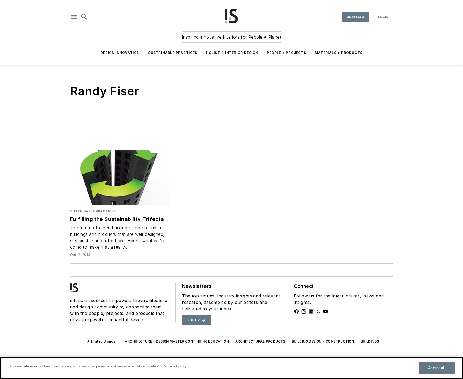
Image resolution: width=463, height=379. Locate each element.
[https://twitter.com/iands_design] (318, 311)
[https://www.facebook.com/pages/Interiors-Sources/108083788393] (296, 311)
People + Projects (286, 53)
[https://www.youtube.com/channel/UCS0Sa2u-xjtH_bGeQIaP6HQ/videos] (325, 311)
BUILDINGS (370, 341)
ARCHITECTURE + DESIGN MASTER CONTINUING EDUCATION (177, 341)
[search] (84, 17)
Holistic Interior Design (232, 53)
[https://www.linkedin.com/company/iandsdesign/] (311, 311)
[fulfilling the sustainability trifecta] (119, 177)
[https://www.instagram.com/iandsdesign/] (304, 311)
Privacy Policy (174, 366)
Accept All (436, 368)
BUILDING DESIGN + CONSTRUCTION (323, 341)
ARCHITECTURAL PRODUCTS (260, 341)
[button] (74, 17)
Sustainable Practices (172, 53)
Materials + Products (339, 53)
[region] (231, 368)
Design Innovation (120, 53)
